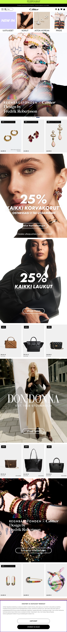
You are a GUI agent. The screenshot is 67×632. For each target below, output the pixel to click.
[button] (59, 9)
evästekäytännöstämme (27, 613)
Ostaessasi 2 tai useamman (33, 2)
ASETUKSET (33, 621)
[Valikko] (2, 9)
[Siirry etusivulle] (33, 9)
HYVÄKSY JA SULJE (33, 627)
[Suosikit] (62, 9)
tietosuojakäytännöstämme (11, 613)
